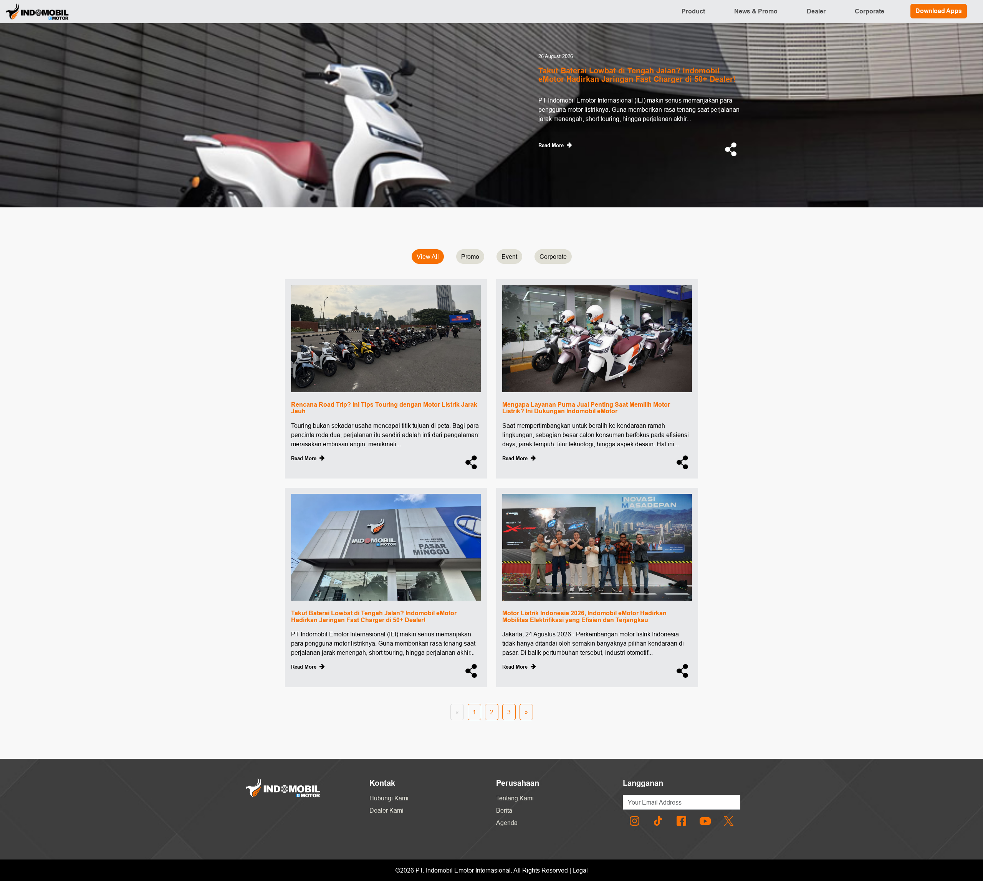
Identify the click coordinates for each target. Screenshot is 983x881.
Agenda (507, 822)
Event (509, 256)
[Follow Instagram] (634, 821)
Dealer (816, 11)
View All (428, 256)
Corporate (869, 11)
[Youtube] (705, 821)
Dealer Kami (386, 810)
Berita (504, 810)
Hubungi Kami (389, 798)
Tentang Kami (515, 798)
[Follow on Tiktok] (658, 821)
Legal (580, 870)
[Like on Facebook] (681, 821)
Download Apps (938, 11)
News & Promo (756, 11)
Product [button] (693, 11)
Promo (470, 256)
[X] (728, 821)
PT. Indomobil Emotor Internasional (463, 870)
